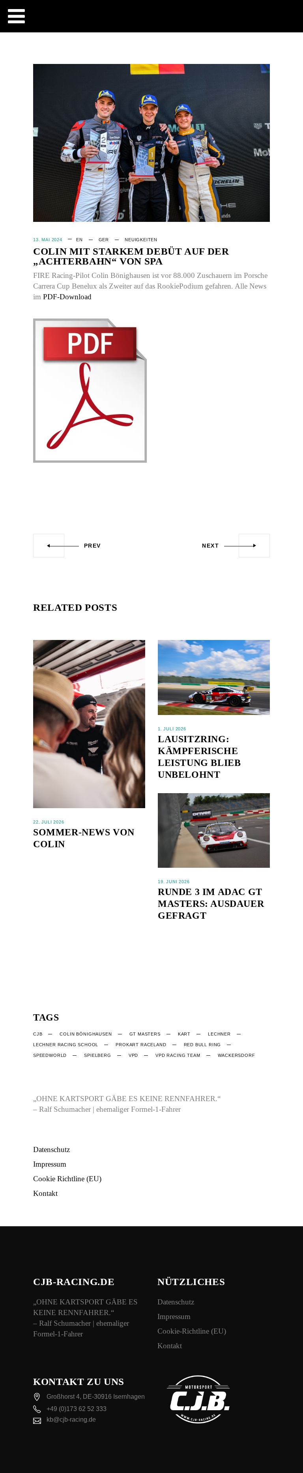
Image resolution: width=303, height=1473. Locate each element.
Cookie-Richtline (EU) (191, 1331)
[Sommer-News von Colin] (89, 724)
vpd (133, 1055)
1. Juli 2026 (172, 728)
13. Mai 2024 (47, 239)
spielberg (97, 1055)
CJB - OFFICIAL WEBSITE (166, 3)
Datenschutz (51, 1149)
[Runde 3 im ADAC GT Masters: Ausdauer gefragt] (214, 830)
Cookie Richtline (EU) (67, 1179)
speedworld (50, 1055)
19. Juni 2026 (174, 881)
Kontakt (45, 1193)
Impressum (49, 1164)
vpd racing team (177, 1055)
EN (79, 239)
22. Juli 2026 (48, 822)
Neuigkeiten (141, 239)
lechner (219, 1034)
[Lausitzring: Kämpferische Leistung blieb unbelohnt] (214, 677)
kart (184, 1034)
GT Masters (145, 1034)
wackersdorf (236, 1055)
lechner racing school (65, 1044)
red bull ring (202, 1044)
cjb (37, 1034)
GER (104, 239)
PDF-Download (67, 297)
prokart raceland (141, 1044)
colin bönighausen (86, 1034)
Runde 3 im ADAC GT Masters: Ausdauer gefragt (211, 904)
